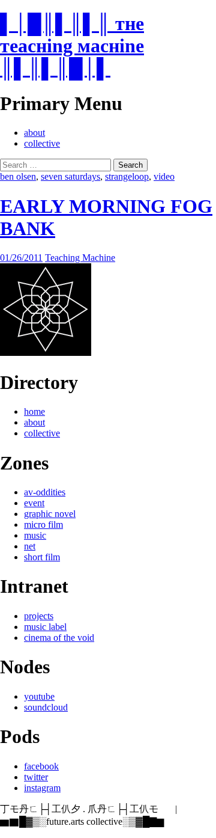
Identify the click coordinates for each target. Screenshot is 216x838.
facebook (41, 766)
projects (38, 616)
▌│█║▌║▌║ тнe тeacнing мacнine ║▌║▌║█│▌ (72, 46)
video (164, 176)
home (34, 411)
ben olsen (18, 176)
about (34, 132)
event (34, 503)
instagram (42, 788)
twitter (36, 777)
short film (42, 557)
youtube (39, 696)
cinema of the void (59, 637)
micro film (43, 524)
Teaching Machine (80, 257)
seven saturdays (70, 176)
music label (45, 627)
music (35, 535)
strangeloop (127, 176)
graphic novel (50, 514)
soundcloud (46, 707)
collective (42, 143)
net (29, 546)
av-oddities (44, 492)
